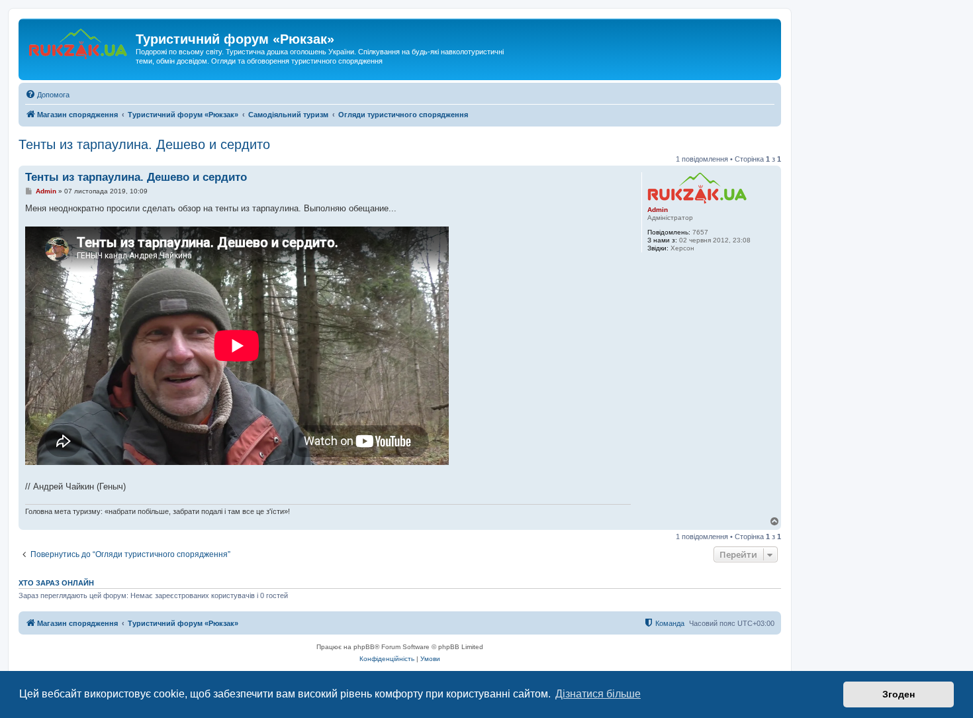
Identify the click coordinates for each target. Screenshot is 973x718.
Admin (657, 209)
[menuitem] (47, 95)
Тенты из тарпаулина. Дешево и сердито (144, 144)
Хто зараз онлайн (56, 583)
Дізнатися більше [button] (598, 693)
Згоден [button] (898, 694)
